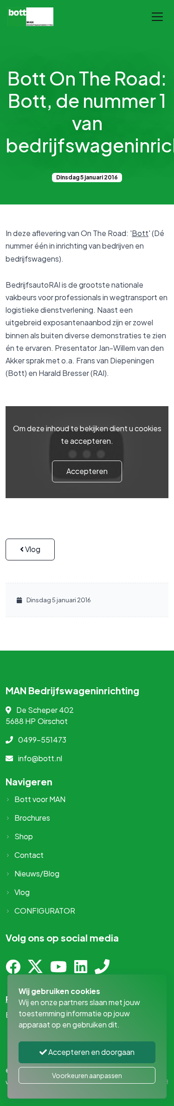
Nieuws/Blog (36, 873)
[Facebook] (13, 969)
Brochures (32, 818)
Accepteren (87, 471)
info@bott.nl (40, 758)
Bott (140, 233)
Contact (29, 855)
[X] (35, 969)
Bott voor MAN (39, 799)
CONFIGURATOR (44, 910)
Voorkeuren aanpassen (87, 1075)
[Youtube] (58, 969)
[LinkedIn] (80, 969)
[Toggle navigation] (157, 16)
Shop (23, 836)
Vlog (32, 549)
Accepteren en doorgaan (91, 1052)
